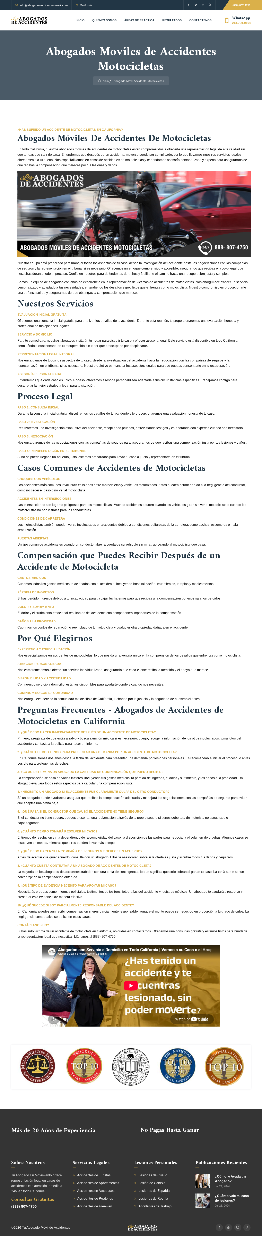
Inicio (80, 20)
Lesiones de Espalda (154, 1190)
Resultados (172, 20)
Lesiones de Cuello (153, 1175)
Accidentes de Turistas (94, 1175)
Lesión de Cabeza (152, 1183)
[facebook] (188, 5)
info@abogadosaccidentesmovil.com (44, 5)
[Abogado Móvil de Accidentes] (29, 20)
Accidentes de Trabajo (155, 1206)
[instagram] (203, 5)
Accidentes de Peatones (95, 1198)
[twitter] (195, 5)
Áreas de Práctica (139, 20)
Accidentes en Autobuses (95, 1190)
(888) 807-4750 (241, 5)
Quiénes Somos (104, 20)
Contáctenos (200, 20)
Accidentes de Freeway (94, 1206)
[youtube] (210, 5)
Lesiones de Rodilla (153, 1198)
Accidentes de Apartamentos (98, 1183)
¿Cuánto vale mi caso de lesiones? (232, 1198)
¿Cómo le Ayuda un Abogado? (230, 1179)
